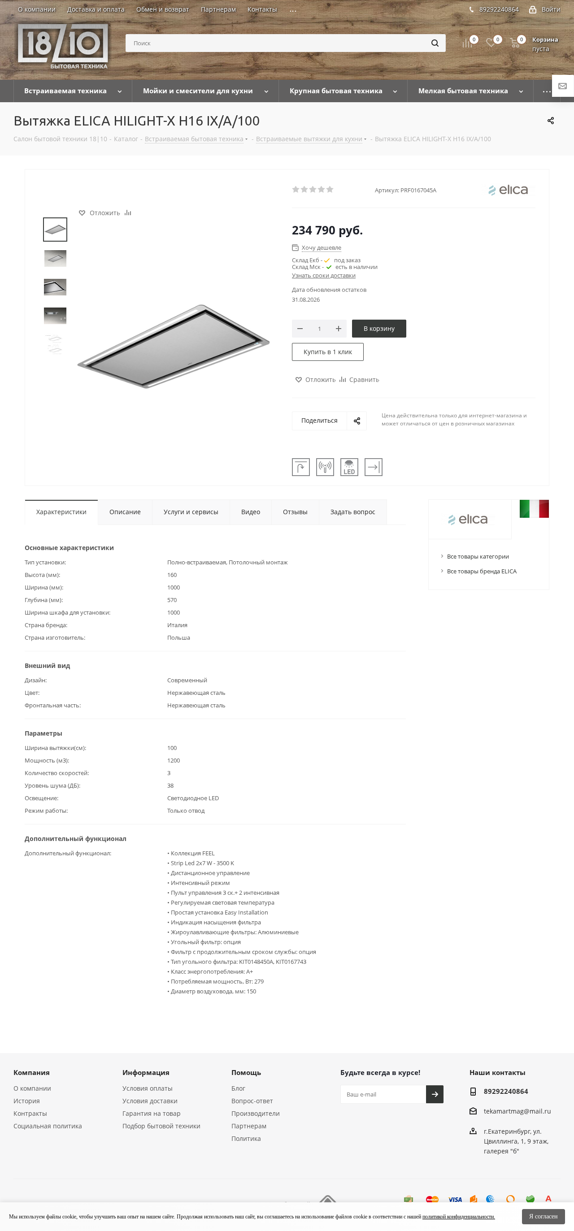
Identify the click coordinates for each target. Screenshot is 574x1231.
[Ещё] (547, 91)
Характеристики (61, 511)
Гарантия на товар (151, 1113)
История (26, 1101)
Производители (255, 1113)
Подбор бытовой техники (161, 1126)
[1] (296, 189)
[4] (321, 189)
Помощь (246, 1072)
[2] (304, 189)
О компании (32, 1088)
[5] (330, 189)
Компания (31, 1072)
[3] (313, 189)
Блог (238, 1088)
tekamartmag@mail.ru (517, 1111)
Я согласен (543, 1216)
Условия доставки (150, 1101)
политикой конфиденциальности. (458, 1217)
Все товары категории (478, 556)
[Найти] (435, 43)
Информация (146, 1072)
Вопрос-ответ (252, 1101)
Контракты (30, 1113)
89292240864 (499, 9)
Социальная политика (47, 1126)
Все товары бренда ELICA (482, 571)
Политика (246, 1138)
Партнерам (248, 1126)
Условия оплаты (147, 1088)
